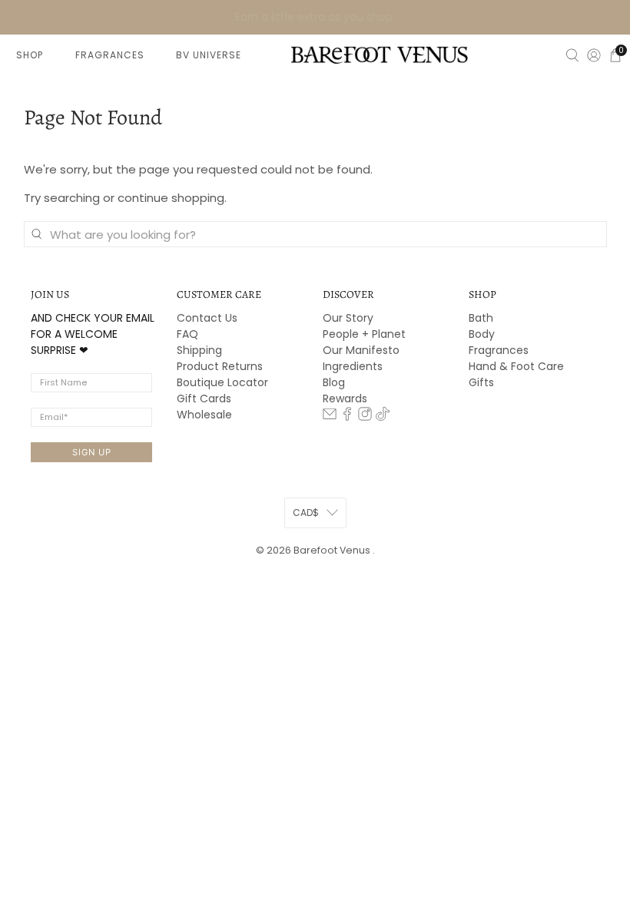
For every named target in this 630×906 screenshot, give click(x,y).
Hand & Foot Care (516, 366)
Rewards (345, 398)
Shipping (199, 350)
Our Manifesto (361, 350)
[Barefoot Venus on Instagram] (365, 417)
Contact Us (207, 318)
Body (482, 334)
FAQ (187, 334)
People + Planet (364, 334)
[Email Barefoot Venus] (330, 417)
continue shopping (171, 198)
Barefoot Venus (333, 550)
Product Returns (220, 366)
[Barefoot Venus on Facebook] (347, 417)
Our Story (348, 318)
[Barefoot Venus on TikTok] (383, 417)
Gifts (481, 382)
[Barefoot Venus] (379, 54)
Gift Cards (204, 398)
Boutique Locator (222, 382)
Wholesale (204, 414)
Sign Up (91, 452)
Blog (334, 382)
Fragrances (499, 350)
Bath (481, 318)
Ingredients (353, 366)
